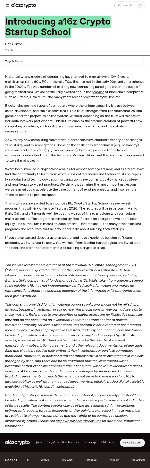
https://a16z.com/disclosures (78, 421)
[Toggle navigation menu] (7, 5)
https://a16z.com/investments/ (49, 386)
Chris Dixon (14, 44)
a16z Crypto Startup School (87, 203)
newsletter (132, 443)
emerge (95, 76)
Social (11, 460)
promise (98, 92)
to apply (48, 243)
